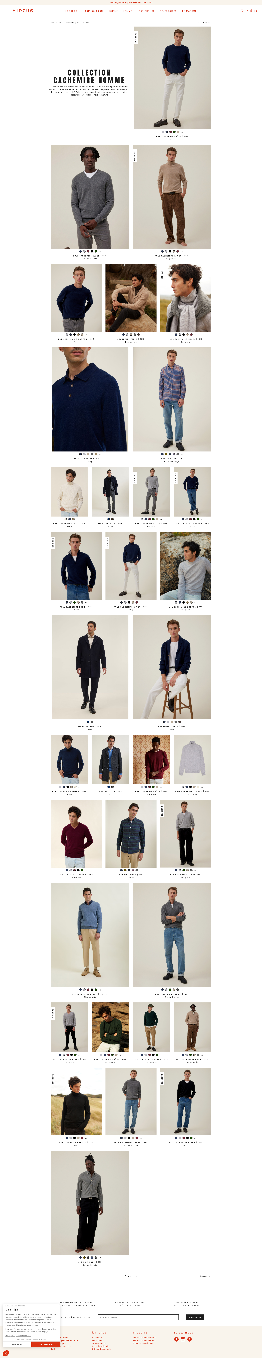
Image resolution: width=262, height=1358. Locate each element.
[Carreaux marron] (112, 519)
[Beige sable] (178, 132)
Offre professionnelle (101, 1349)
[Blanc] (75, 787)
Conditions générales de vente (64, 1340)
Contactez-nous (99, 1343)
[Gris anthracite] (135, 335)
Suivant (205, 1276)
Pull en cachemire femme (144, 1340)
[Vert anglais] (174, 132)
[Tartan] (170, 454)
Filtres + (203, 22)
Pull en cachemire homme (144, 1337)
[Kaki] (166, 454)
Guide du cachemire (101, 1346)
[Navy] (80, 251)
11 (135, 1276)
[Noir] (92, 251)
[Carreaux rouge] (133, 870)
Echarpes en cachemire (143, 1343)
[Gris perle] (163, 132)
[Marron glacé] (138, 335)
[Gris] (92, 722)
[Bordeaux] (170, 132)
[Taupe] (78, 335)
